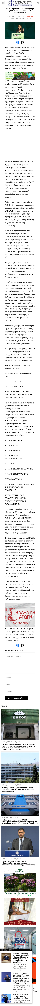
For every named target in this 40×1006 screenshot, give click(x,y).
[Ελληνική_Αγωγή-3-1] (20, 615)
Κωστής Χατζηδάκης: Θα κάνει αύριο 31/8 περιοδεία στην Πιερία (21, 996)
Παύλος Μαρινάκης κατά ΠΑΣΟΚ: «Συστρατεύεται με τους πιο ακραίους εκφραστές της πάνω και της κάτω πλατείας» (19, 863)
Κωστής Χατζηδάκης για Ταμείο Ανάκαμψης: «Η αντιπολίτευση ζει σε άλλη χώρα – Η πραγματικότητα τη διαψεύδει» (21, 958)
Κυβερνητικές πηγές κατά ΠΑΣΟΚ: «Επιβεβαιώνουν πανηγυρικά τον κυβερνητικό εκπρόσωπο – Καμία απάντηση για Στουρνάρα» (20, 821)
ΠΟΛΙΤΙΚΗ (29, 16)
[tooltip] (17, 42)
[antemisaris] (20, 75)
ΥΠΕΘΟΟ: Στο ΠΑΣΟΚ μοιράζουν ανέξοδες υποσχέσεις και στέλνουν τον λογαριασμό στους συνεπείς (18, 789)
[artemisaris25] (20, 882)
